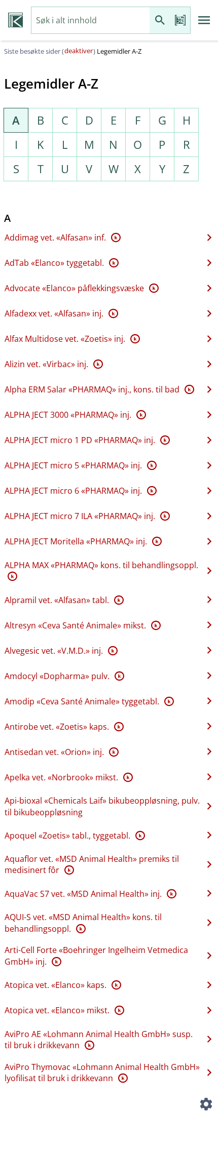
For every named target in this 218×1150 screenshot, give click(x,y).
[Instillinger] (206, 1105)
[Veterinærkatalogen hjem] (15, 20)
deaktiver (78, 50)
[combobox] (90, 20)
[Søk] (160, 20)
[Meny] (204, 20)
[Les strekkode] (180, 20)
